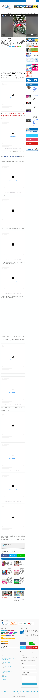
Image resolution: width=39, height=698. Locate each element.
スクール (12, 630)
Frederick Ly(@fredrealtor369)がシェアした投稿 (13, 225)
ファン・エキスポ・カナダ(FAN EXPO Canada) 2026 (35, 104)
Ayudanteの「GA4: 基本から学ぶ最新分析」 (4, 641)
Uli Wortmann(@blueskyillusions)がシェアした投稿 (13, 404)
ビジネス (6, 643)
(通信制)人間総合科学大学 (6, 676)
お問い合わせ (27, 691)
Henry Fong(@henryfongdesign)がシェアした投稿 (13, 192)
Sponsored (15, 597)
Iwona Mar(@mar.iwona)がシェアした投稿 (13, 470)
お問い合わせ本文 (24, 674)
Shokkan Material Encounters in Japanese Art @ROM (35, 88)
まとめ (2, 597)
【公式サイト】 (4, 545)
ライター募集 (14, 691)
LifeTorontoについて (7, 691)
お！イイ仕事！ (3, 635)
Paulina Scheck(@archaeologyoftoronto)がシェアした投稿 (13, 109)
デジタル (9, 630)
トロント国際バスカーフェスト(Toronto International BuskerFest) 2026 (35, 112)
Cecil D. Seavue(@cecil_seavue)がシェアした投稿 (13, 148)
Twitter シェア (13, 555)
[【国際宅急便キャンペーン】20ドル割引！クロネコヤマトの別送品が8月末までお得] (19, 596)
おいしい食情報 (5, 597)
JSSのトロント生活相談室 (3, 638)
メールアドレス (24, 667)
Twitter (24, 647)
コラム (2, 637)
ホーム (2, 691)
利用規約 (19, 693)
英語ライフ (5, 630)
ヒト (1, 630)
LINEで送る (21, 555)
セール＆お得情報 (18, 597)
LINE (19, 46)
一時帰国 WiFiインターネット (6, 672)
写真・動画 (9, 38)
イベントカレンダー (20, 691)
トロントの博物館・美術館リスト (7, 671)
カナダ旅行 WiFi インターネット (7, 666)
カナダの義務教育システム (6, 679)
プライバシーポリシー (34, 691)
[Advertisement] (13, 609)
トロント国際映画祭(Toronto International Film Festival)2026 (35, 121)
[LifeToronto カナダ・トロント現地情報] (6, 10)
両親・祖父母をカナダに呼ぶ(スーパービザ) (8, 658)
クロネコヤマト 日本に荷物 (6, 662)
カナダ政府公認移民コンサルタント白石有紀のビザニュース (10, 638)
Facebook (23, 643)
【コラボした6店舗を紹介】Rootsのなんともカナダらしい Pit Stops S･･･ (7, 600)
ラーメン (3, 654)
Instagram (30, 647)
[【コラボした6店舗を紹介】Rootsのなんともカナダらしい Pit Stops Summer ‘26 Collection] (7, 596)
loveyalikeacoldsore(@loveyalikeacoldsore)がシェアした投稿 (13, 371)
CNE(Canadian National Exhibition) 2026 (35, 96)
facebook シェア (5, 555)
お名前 (23, 663)
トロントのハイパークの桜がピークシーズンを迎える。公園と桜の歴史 (21, 571)
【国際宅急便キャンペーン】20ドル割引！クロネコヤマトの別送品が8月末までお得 (19, 600)
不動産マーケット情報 (5, 659)
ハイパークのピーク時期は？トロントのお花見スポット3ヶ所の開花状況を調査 (9, 580)
